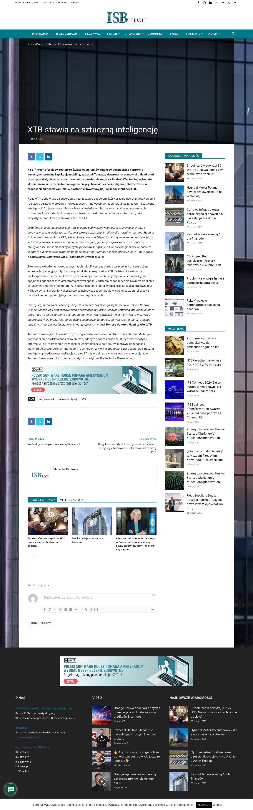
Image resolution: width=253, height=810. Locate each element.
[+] (96, 609)
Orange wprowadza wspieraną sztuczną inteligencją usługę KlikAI (135, 778)
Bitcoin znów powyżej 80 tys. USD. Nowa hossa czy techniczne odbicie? (47, 542)
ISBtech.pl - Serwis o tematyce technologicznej (43, 708)
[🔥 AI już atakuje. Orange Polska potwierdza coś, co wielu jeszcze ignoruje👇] (101, 759)
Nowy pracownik (46, 399)
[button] (233, 34)
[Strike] (60, 609)
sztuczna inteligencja (68, 399)
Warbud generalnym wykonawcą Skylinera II (54, 444)
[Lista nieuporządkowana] (70, 609)
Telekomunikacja (66, 33)
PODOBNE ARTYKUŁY (42, 499)
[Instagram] (204, 2)
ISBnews (75, 2)
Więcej (217, 804)
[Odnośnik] (86, 609)
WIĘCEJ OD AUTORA (71, 499)
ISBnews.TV (49, 2)
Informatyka (40, 33)
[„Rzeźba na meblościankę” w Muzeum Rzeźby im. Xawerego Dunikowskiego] (174, 458)
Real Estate (193, 33)
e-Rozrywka (92, 33)
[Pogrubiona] (44, 609)
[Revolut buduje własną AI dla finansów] (92, 521)
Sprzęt (174, 33)
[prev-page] (30, 557)
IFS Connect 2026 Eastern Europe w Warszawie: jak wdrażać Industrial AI (205, 387)
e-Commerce (155, 33)
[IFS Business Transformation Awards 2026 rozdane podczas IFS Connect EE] (174, 411)
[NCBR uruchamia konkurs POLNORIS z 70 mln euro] (174, 367)
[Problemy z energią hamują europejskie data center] (174, 285)
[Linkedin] (210, 2)
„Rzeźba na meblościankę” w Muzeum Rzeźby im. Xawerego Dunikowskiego (205, 455)
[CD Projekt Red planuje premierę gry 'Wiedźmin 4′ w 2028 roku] (174, 263)
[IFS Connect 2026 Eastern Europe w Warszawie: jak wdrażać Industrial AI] (174, 389)
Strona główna (35, 44)
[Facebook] (198, 2)
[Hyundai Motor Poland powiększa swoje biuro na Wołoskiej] (174, 194)
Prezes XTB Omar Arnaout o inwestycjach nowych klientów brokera (135, 734)
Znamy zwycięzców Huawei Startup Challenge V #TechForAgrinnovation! (206, 433)
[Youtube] (235, 2)
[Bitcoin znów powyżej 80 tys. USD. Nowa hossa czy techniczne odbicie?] (48, 521)
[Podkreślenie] (55, 609)
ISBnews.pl (22, 751)
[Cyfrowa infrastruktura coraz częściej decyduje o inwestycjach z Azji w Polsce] (174, 217)
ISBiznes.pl (21, 766)
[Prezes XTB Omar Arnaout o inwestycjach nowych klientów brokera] (101, 737)
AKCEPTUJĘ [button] (204, 805)
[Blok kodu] (81, 609)
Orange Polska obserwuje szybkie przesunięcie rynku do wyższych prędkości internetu (137, 712)
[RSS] (216, 2)
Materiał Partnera (66, 469)
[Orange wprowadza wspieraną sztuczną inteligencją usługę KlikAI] (101, 781)
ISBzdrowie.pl (23, 761)
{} (91, 609)
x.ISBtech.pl (22, 771)
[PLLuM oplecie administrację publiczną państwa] (174, 307)
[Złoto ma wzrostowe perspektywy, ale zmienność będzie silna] (174, 345)
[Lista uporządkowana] (65, 609)
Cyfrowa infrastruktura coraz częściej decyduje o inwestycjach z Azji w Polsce (214, 756)
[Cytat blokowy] (75, 609)
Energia (212, 33)
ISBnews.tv (22, 756)
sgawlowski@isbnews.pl (29, 737)
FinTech (112, 33)
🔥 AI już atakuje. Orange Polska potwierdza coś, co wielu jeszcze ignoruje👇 (137, 756)
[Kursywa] (49, 609)
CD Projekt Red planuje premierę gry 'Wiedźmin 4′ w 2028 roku (204, 260)
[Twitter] (229, 2)
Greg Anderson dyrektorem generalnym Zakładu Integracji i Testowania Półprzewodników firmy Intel (127, 448)
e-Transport (132, 33)
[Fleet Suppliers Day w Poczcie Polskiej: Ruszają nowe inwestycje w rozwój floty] (174, 502)
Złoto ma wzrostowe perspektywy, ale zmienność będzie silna (203, 342)
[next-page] (36, 557)
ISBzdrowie (63, 2)
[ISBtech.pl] (126, 17)
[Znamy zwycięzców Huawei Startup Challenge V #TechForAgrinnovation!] (174, 436)
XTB (84, 399)
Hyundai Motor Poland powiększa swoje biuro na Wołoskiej (204, 192)
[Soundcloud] (222, 2)
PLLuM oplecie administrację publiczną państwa (203, 305)
